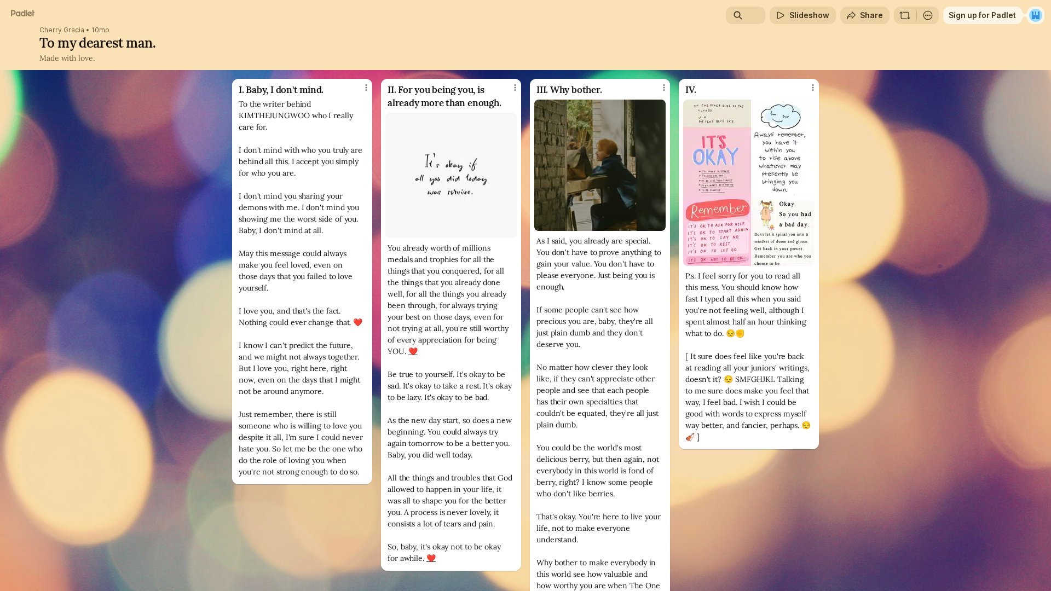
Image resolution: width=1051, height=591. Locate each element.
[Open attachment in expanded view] (451, 175)
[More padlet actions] (928, 15)
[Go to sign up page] (1035, 15)
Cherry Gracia (61, 30)
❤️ (413, 351)
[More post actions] (366, 87)
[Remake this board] (905, 15)
